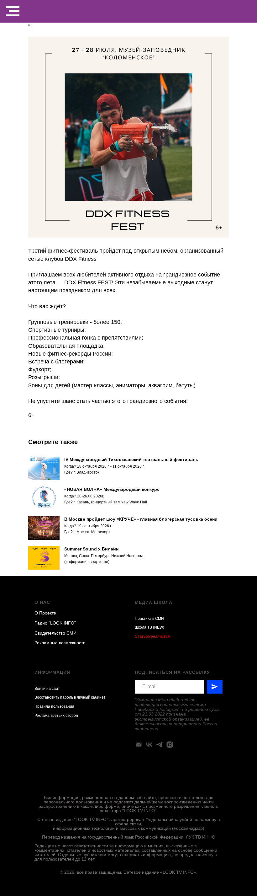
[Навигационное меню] (12, 11)
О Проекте (45, 612)
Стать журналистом (152, 636)
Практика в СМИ (149, 618)
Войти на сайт (47, 688)
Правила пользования (54, 706)
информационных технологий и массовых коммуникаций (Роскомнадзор (128, 828)
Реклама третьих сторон (56, 715)
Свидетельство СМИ (55, 633)
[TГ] (159, 744)
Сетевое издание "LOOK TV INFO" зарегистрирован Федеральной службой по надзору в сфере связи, (128, 821)
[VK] (149, 744)
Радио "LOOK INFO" (55, 622)
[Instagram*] (170, 744)
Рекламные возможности (60, 642)
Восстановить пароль (53, 697)
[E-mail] (139, 744)
